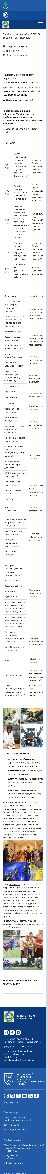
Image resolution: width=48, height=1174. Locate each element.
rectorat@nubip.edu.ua (15, 1129)
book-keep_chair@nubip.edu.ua (19, 1060)
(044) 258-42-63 (11, 1155)
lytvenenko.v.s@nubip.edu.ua (18, 1051)
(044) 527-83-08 (11, 1158)
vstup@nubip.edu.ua (13, 1163)
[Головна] (6, 5)
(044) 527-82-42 (11, 1124)
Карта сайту (11, 1102)
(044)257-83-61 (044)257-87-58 (19, 1046)
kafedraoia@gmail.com (14, 1054)
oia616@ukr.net (11, 1057)
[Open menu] (40, 24)
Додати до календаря (16, 55)
